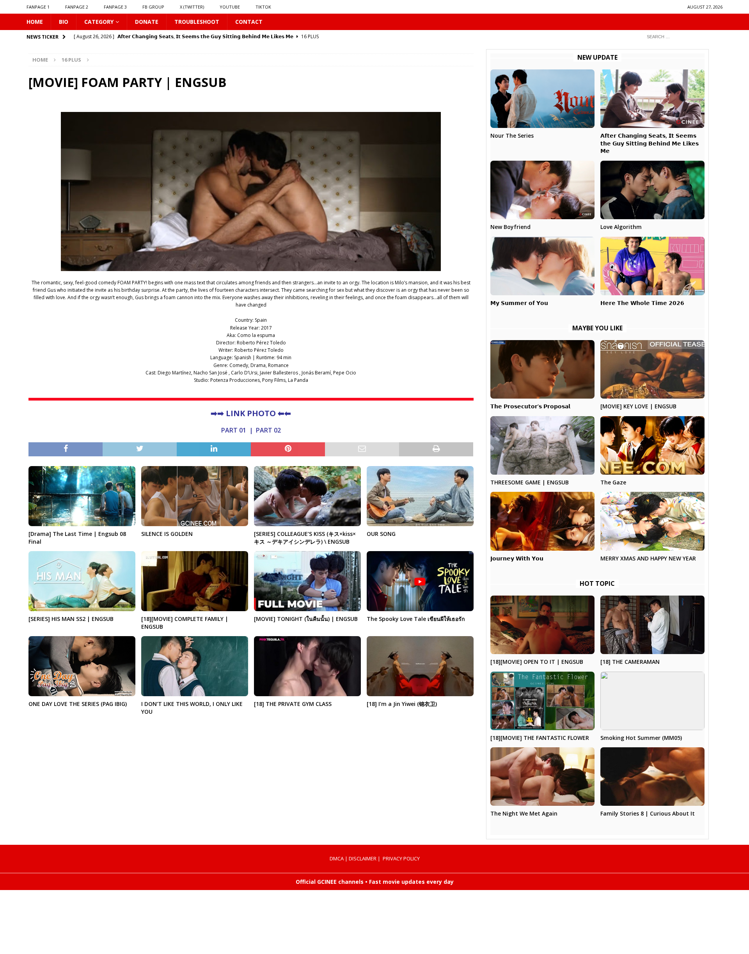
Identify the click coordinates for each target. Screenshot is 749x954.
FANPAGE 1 (38, 7)
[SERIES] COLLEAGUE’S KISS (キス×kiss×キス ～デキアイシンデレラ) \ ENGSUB (305, 537)
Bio (63, 21)
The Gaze (613, 482)
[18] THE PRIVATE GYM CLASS (293, 704)
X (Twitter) (192, 7)
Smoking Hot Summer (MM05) (641, 737)
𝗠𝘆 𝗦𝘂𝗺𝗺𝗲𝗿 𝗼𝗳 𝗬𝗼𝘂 (519, 303)
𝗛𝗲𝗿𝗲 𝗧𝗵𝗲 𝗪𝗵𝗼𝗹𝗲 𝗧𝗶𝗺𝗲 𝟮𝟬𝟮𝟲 (642, 303)
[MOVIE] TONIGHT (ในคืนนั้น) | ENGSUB (306, 618)
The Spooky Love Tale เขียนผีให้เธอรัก (416, 618)
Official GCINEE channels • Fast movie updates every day (375, 881)
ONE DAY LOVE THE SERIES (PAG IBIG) (77, 704)
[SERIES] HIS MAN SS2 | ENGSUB (71, 618)
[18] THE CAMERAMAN (630, 661)
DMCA (337, 858)
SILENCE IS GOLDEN (167, 533)
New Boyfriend (510, 227)
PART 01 (233, 430)
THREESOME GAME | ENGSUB (529, 482)
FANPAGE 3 (115, 7)
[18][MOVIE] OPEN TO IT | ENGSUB (536, 661)
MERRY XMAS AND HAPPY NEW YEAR (648, 558)
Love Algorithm (621, 227)
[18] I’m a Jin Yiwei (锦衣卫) (402, 704)
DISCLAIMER (362, 858)
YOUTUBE (230, 7)
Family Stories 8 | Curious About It (647, 813)
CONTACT (249, 21)
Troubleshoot (196, 21)
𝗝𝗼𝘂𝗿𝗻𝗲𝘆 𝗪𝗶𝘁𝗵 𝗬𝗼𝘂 (516, 558)
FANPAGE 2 (76, 7)
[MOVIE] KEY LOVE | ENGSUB (638, 406)
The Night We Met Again (523, 813)
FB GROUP (153, 7)
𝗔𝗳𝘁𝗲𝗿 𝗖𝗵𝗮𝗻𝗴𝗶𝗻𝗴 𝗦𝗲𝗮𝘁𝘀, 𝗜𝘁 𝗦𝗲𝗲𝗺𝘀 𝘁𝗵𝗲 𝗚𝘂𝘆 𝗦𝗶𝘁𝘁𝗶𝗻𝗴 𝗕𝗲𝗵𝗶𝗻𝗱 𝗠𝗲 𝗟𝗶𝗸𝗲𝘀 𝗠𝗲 (649, 143)
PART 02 (268, 430)
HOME (35, 21)
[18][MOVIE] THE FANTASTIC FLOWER (539, 737)
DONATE (146, 21)
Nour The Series (512, 135)
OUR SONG (381, 533)
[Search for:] (682, 36)
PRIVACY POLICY (401, 858)
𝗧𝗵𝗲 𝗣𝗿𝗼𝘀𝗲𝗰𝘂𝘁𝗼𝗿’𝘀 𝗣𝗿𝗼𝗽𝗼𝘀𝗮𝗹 (530, 406)
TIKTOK (263, 7)
